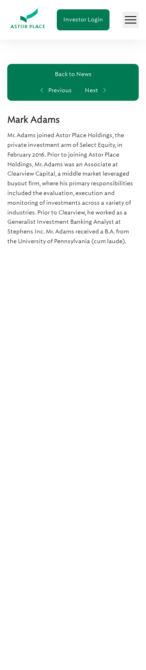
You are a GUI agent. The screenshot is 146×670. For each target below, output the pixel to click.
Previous (60, 90)
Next (91, 90)
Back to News (73, 74)
